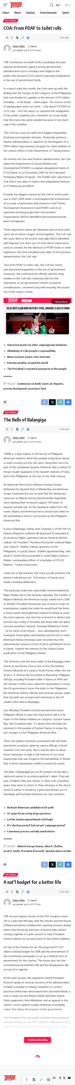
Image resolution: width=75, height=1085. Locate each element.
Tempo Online (18, 46)
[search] (51, 5)
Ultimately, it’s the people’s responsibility (31, 350)
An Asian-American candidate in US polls (30, 807)
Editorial (10, 21)
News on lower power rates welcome (28, 356)
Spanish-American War (59, 851)
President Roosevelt (32, 851)
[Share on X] (17, 38)
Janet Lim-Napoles (52, 383)
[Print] (28, 38)
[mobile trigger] (6, 5)
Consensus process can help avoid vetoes (31, 831)
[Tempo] (16, 5)
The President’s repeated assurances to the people (36, 368)
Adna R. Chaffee (53, 846)
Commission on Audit (29, 383)
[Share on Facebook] (11, 38)
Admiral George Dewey (30, 846)
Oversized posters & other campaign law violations (37, 344)
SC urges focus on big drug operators (29, 813)
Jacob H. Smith (11, 851)
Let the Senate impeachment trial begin (30, 819)
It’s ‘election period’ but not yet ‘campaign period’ (36, 825)
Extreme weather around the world (27, 362)
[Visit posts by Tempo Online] (7, 48)
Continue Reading (37, 1039)
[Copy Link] (22, 38)
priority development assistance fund (24, 388)
